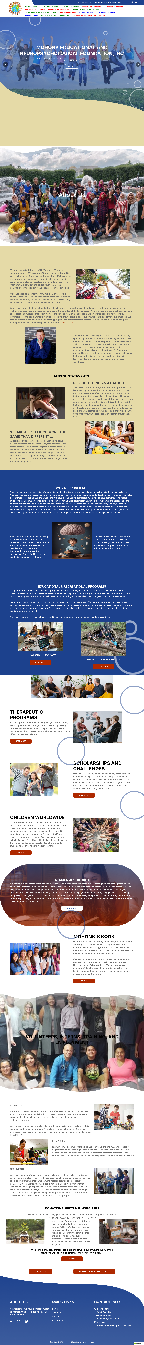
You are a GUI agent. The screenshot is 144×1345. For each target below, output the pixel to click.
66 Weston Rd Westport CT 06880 (114, 1324)
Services (56, 1316)
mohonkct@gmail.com (109, 2)
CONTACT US (67, 322)
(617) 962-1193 (86, 2)
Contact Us (57, 1320)
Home (55, 1309)
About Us (72, 66)
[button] (40, 662)
